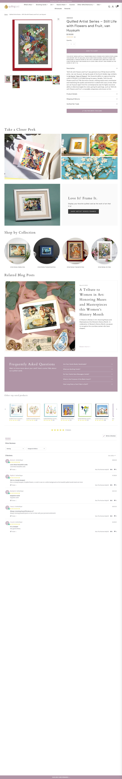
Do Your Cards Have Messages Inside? (76, 374)
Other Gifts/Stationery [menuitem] (85, 5)
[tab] (109, 436)
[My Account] (112, 7)
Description (71, 68)
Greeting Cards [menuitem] (41, 5)
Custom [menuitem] (72, 5)
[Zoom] (58, 19)
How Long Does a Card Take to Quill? (75, 384)
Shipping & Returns (73, 99)
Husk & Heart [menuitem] (61, 5)
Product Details (72, 94)
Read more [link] (84, 346)
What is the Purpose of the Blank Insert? (77, 379)
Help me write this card (93, 111)
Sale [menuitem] (98, 5)
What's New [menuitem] (28, 5)
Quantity (69, 40)
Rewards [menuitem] (67, 8)
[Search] (109, 7)
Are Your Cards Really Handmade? (75, 364)
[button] (61, 777)
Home (6, 14)
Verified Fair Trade (73, 104)
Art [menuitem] (51, 5)
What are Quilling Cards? (71, 369)
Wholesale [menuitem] (58, 8)
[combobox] (15, 448)
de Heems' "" (78, 76)
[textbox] (116, 456)
